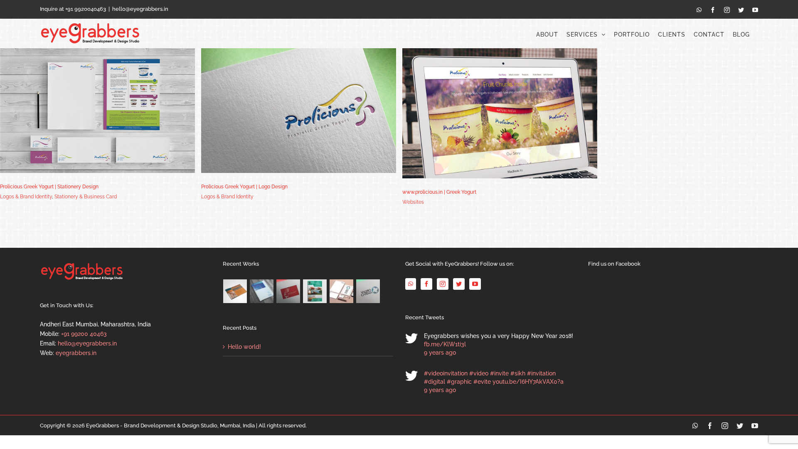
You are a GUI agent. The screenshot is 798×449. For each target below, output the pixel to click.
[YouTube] (475, 284)
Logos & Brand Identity (26, 197)
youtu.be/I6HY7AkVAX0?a (528, 381)
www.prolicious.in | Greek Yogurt (439, 192)
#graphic (459, 381)
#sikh (517, 373)
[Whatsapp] (410, 284)
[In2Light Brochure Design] (235, 291)
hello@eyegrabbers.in (140, 9)
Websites (413, 202)
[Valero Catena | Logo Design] (368, 291)
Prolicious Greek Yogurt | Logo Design (244, 187)
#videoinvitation (446, 373)
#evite (482, 381)
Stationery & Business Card (85, 197)
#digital (434, 381)
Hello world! (244, 346)
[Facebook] (426, 284)
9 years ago (440, 352)
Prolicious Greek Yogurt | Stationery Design (49, 187)
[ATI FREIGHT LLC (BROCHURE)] (315, 291)
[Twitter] (459, 284)
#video (478, 373)
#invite (499, 373)
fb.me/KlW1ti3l (445, 344)
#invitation (541, 373)
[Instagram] (442, 284)
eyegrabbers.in (76, 353)
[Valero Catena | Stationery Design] (341, 291)
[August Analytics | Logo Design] (288, 291)
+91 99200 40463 (84, 334)
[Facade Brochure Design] (261, 291)
